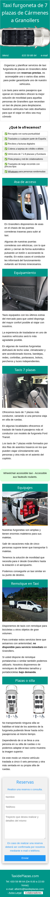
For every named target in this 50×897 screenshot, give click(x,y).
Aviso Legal (15, 892)
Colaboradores (33, 892)
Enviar (25, 858)
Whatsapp (13, 171)
